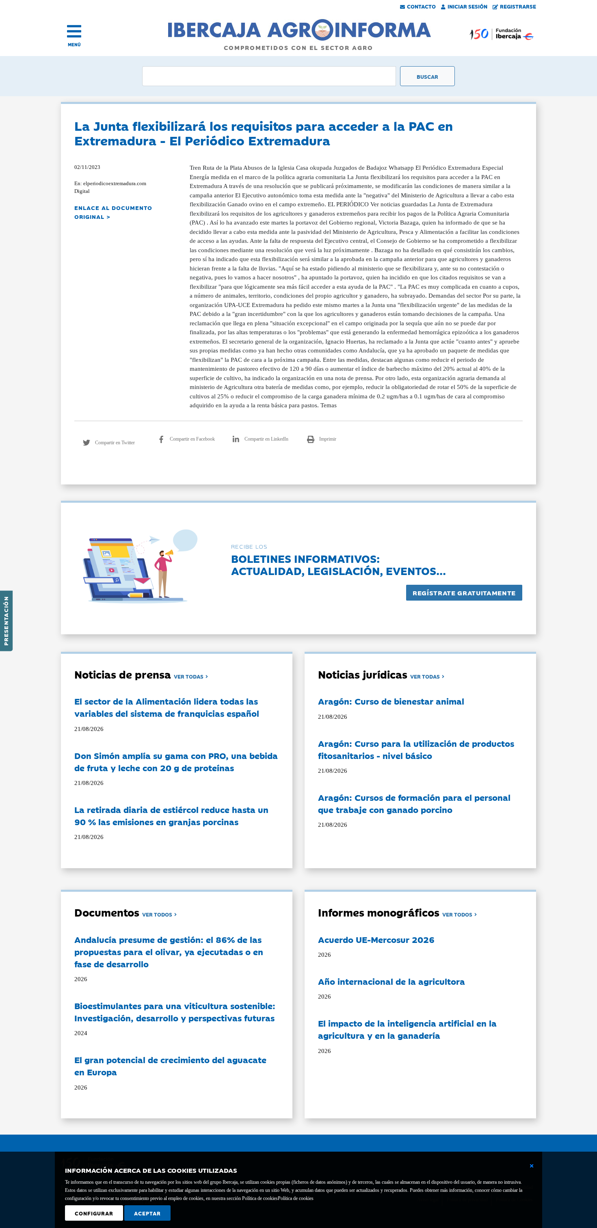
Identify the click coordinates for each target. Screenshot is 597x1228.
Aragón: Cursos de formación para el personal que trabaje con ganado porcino (414, 803)
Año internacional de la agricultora (391, 981)
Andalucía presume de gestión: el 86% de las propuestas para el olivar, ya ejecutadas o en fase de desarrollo (168, 951)
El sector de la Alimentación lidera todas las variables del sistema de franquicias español (166, 707)
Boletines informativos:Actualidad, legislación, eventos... (338, 564)
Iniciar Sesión (467, 6)
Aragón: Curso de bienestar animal (391, 701)
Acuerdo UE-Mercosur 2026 (376, 939)
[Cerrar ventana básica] (531, 1166)
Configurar (94, 1213)
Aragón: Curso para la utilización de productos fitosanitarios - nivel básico (416, 749)
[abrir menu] (74, 31)
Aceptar (147, 1213)
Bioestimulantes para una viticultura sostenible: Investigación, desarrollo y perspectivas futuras (174, 1011)
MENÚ (74, 44)
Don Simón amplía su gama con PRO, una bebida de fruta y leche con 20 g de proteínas (176, 761)
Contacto (421, 6)
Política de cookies (296, 1198)
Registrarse (518, 6)
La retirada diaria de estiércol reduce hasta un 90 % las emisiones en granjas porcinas (171, 815)
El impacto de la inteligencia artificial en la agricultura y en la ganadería (407, 1029)
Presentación (6, 621)
